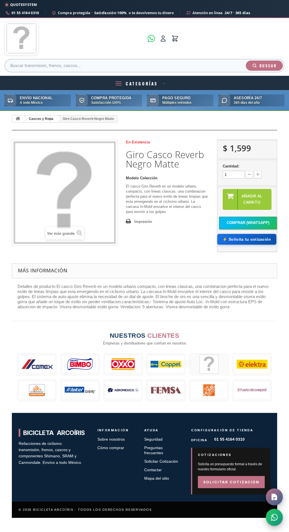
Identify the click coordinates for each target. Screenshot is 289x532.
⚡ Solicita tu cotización (246, 239)
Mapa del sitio (156, 478)
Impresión (143, 221)
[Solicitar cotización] (274, 496)
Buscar (268, 65)
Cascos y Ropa (41, 119)
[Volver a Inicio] (17, 118)
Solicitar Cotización (161, 461)
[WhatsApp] (151, 38)
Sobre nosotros (111, 439)
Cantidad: (231, 166)
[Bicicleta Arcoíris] (74, 38)
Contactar (153, 470)
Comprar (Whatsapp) (248, 223)
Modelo (132, 178)
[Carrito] (175, 38)
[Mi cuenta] (163, 38)
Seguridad (153, 439)
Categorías (142, 83)
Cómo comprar (110, 448)
